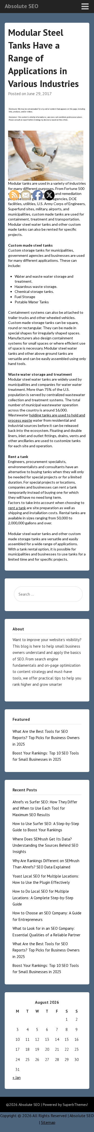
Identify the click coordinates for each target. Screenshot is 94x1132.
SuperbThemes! (75, 1104)
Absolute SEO (21, 6)
